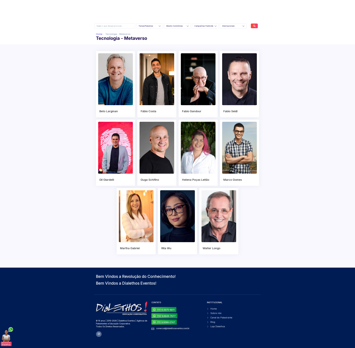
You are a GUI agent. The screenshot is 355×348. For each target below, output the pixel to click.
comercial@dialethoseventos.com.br (172, 328)
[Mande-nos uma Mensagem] (7, 337)
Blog (212, 322)
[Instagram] (99, 334)
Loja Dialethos (217, 326)
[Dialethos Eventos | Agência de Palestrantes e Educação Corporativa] (122, 308)
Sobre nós (215, 313)
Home (99, 34)
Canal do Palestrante (221, 317)
